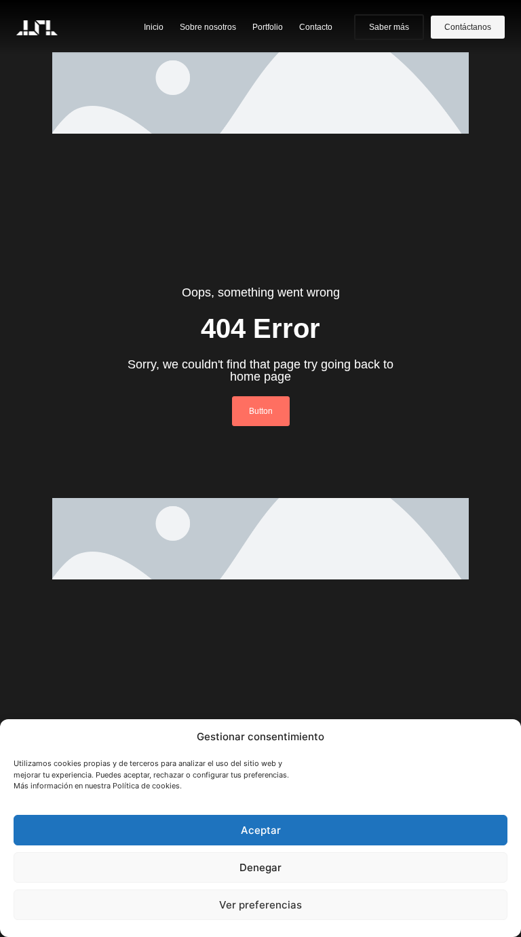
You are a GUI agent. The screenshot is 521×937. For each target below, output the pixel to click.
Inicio (153, 27)
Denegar (260, 867)
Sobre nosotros (208, 27)
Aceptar (261, 830)
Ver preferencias (260, 904)
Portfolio (267, 27)
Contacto (315, 27)
